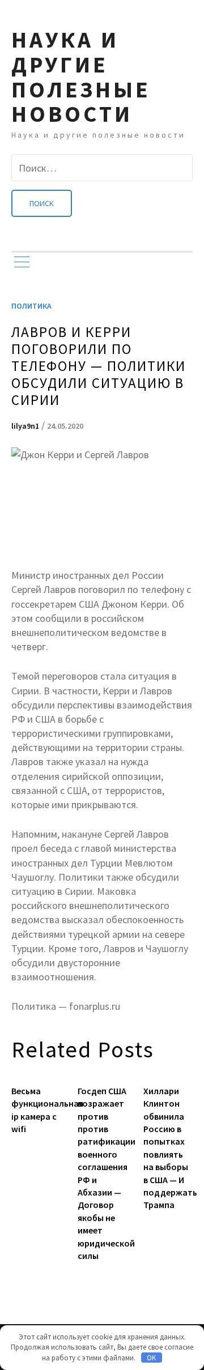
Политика (31, 306)
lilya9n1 (25, 426)
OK (151, 1358)
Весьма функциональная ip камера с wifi (36, 1109)
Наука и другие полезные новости (81, 76)
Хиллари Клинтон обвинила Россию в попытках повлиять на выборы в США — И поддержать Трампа (168, 1148)
